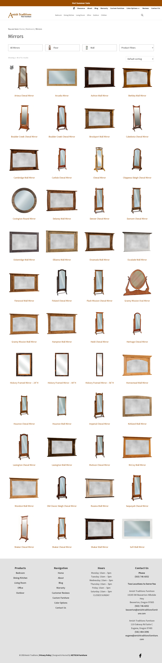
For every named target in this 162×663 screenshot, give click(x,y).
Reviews (146, 8)
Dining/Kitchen (69, 15)
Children (104, 15)
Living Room (80, 15)
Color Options (132, 8)
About (89, 8)
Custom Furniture (117, 8)
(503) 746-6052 (142, 576)
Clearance (81, 8)
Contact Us (155, 8)
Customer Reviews (61, 592)
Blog (96, 8)
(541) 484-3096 (142, 631)
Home (61, 572)
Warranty (104, 8)
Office (89, 15)
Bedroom (58, 15)
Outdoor (96, 15)
